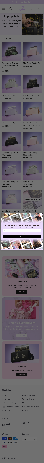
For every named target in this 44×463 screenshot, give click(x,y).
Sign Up (22, 237)
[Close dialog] (41, 214)
